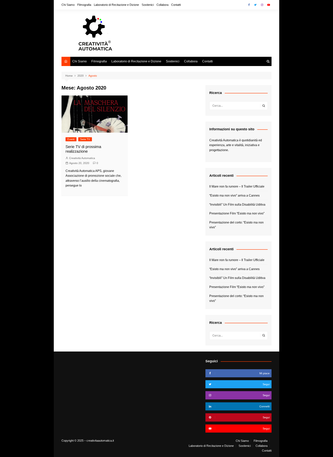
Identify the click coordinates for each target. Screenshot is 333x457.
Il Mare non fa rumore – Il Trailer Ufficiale (236, 186)
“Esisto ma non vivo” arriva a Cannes (234, 195)
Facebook (249, 5)
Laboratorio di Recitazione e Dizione (116, 4)
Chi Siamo (68, 4)
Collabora (162, 4)
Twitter (255, 5)
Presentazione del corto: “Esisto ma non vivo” (236, 225)
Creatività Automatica (82, 158)
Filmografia (84, 4)
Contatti (176, 4)
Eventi (71, 139)
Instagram (262, 5)
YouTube (269, 5)
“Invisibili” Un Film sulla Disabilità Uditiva (237, 204)
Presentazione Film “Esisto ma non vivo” (236, 213)
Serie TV (85, 139)
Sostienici (148, 4)
